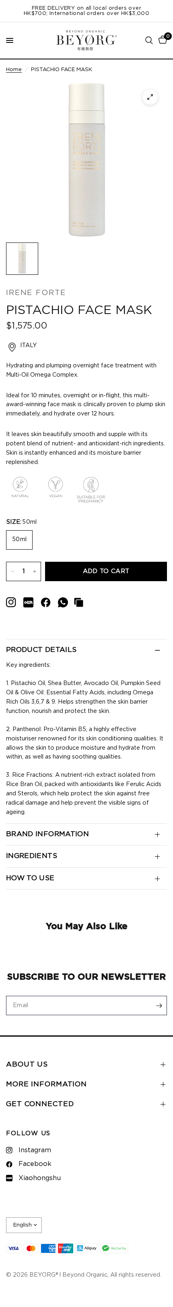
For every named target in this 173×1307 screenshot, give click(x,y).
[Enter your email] (159, 1005)
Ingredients (31, 856)
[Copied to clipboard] (79, 602)
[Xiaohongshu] (11, 602)
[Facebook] (46, 602)
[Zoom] (150, 97)
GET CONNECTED (40, 1104)
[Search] (149, 40)
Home (14, 69)
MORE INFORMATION (46, 1084)
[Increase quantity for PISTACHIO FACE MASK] (35, 571)
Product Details (41, 650)
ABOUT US (27, 1064)
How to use (30, 878)
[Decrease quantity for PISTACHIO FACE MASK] (12, 571)
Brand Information (47, 834)
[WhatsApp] (63, 602)
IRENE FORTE (36, 293)
